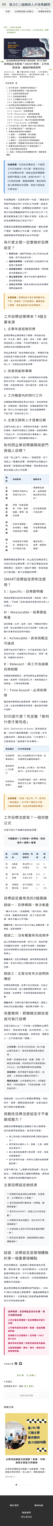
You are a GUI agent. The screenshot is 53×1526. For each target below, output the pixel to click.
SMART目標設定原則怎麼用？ (22, 108)
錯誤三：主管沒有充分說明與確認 (25, 140)
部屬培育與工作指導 (28, 72)
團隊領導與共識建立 (27, 77)
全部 (8, 11)
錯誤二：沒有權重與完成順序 (23, 137)
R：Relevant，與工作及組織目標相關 (28, 119)
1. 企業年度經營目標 (19, 93)
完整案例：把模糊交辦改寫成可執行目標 (26, 143)
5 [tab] (32, 1485)
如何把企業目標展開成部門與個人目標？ (26, 105)
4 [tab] (28, 1485)
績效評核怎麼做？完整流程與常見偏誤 (26, 1343)
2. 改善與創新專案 (18, 96)
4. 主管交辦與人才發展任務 (22, 102)
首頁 (5, 27)
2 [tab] (20, 1485)
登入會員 (28, 1386)
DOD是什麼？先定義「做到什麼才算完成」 (27, 125)
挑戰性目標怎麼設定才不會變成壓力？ (25, 146)
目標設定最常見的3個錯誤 (20, 131)
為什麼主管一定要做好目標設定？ (23, 87)
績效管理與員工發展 (37, 74)
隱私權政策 (26, 1516)
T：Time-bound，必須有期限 (24, 122)
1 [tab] (17, 1485)
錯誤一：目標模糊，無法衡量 (23, 134)
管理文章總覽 (15, 27)
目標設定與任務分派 (19, 74)
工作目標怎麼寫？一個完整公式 (22, 128)
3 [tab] (24, 1485)
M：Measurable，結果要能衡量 (25, 113)
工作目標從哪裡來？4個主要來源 (23, 90)
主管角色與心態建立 (24, 11)
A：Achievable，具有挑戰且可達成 (26, 116)
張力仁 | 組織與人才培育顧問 (29, 4)
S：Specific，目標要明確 (22, 111)
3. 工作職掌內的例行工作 (21, 99)
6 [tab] (36, 1485)
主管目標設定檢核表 (18, 149)
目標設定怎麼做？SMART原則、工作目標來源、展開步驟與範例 (28, 31)
